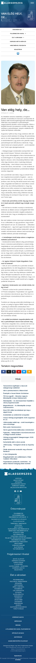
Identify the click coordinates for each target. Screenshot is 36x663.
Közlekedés (18, 601)
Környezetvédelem (18, 545)
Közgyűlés (18, 525)
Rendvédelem (18, 603)
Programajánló (18, 579)
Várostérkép (18, 543)
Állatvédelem (18, 547)
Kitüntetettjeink (18, 532)
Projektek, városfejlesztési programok (18, 538)
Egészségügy (18, 596)
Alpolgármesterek (18, 515)
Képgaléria (18, 482)
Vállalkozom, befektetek (18, 487)
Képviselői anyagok (18, 633)
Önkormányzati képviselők (17, 517)
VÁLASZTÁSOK (18, 49)
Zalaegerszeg (12, 3)
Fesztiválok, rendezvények (18, 581)
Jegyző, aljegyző (18, 559)
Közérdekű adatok (18, 568)
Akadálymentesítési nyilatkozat (18, 641)
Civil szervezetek (18, 590)
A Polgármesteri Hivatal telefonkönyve (18, 629)
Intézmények (18, 588)
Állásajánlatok (18, 594)
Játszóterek (18, 599)
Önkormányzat (17, 29)
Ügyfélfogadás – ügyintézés (18, 566)
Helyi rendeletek (18, 534)
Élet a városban (17, 37)
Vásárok (18, 605)
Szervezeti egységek (18, 560)
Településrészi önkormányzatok (18, 529)
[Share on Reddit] (18, 371)
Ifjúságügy (18, 598)
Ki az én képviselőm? (18, 521)
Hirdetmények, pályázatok (18, 45)
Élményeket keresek (18, 485)
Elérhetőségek (18, 562)
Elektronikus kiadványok (18, 607)
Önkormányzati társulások (18, 541)
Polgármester (18, 513)
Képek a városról (18, 587)
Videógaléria (18, 585)
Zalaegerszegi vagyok (18, 484)
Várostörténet (18, 480)
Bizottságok (18, 527)
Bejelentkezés (18, 655)
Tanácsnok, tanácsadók (18, 523)
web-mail (18, 625)
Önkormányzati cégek (18, 540)
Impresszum (18, 621)
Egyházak (18, 592)
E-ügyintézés (18, 564)
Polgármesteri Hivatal (17, 33)
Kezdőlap (18, 478)
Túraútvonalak (18, 609)
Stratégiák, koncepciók (18, 536)
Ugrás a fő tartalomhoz (31, 0)
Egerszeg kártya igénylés (18, 41)
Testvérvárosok (18, 549)
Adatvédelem (18, 637)
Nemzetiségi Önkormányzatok (18, 530)
